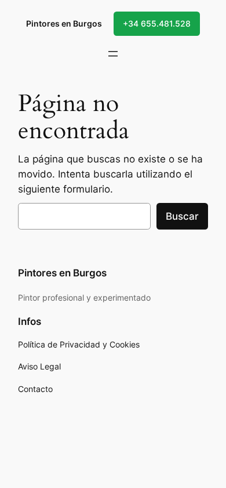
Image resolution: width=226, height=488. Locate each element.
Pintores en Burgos (64, 23)
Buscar (182, 216)
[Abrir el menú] (113, 54)
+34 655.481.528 (157, 23)
